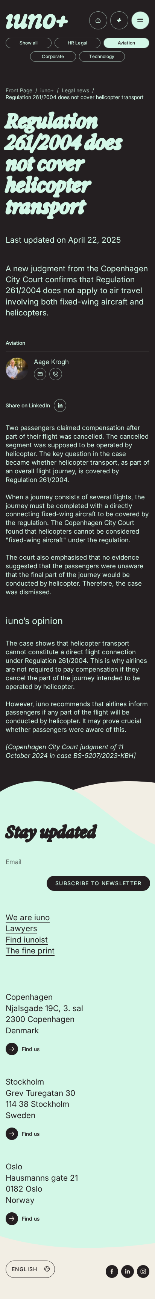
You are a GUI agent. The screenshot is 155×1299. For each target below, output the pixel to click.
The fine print (30, 950)
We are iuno (28, 917)
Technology (101, 56)
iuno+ (47, 90)
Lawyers (21, 928)
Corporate (53, 56)
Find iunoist (27, 939)
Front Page (19, 90)
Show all (29, 43)
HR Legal (77, 43)
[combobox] (30, 1269)
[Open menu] (140, 20)
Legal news (75, 90)
